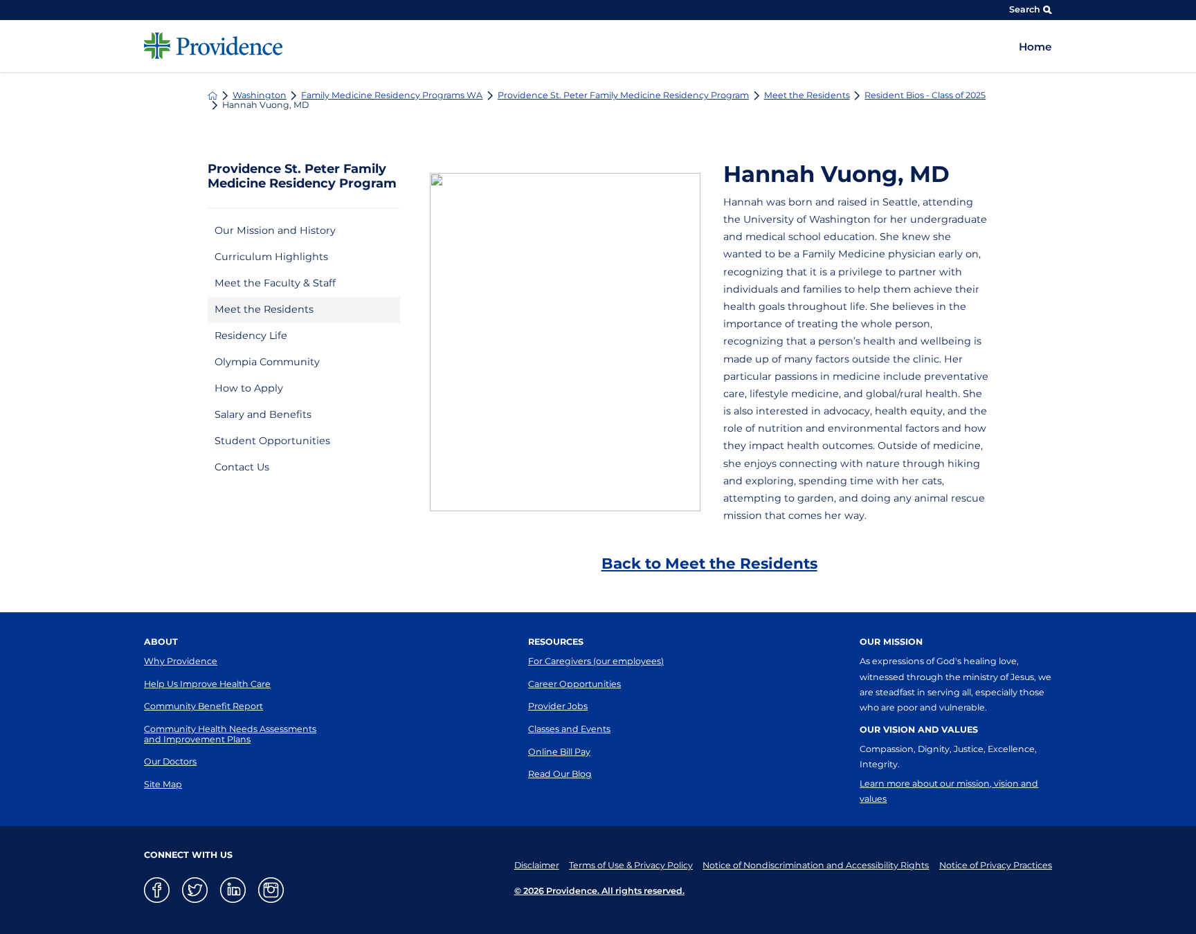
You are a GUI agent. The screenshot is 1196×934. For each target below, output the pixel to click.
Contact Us (242, 467)
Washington (260, 95)
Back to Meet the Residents (709, 563)
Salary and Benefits (263, 414)
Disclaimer (536, 865)
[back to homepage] (212, 95)
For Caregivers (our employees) (596, 661)
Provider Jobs (558, 706)
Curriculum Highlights (271, 256)
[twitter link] (195, 890)
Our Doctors (170, 761)
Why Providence (180, 661)
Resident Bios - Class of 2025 (925, 95)
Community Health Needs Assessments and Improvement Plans (230, 734)
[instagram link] (271, 890)
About (161, 642)
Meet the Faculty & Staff (275, 283)
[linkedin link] (233, 890)
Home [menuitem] (1035, 46)
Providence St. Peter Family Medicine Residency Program (623, 95)
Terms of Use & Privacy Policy (631, 865)
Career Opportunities (574, 684)
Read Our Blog (560, 774)
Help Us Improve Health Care (207, 684)
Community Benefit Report (203, 706)
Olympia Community (267, 362)
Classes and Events (569, 729)
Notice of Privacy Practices (995, 865)
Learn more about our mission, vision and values (949, 791)
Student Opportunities (272, 440)
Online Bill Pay (559, 752)
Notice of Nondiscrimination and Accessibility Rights (816, 865)
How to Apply (249, 388)
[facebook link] (157, 890)
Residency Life (251, 335)
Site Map (163, 784)
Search (1024, 9)
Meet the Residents (807, 95)
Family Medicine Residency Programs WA (391, 95)
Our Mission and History (275, 230)
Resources (555, 642)
